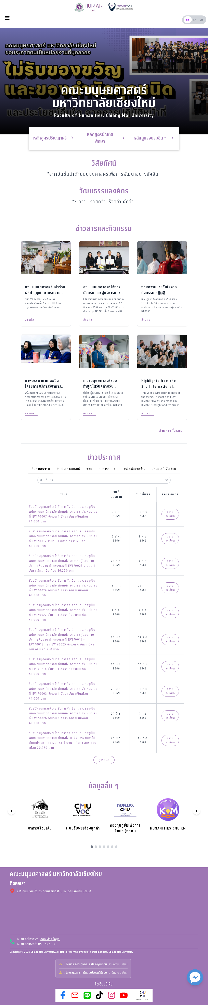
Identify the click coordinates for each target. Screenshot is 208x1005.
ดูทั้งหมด (104, 760)
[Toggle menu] (7, 18)
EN (195, 20)
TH (187, 20)
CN (201, 20)
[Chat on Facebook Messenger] (195, 977)
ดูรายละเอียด (170, 514)
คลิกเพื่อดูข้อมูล (50, 939)
